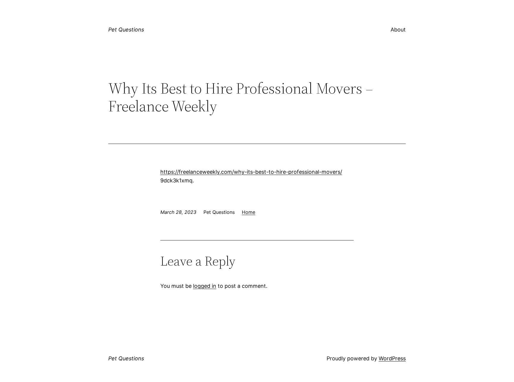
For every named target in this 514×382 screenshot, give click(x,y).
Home (248, 212)
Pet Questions (126, 29)
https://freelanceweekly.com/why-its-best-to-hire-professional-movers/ (251, 172)
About (398, 29)
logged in (204, 286)
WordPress (392, 358)
